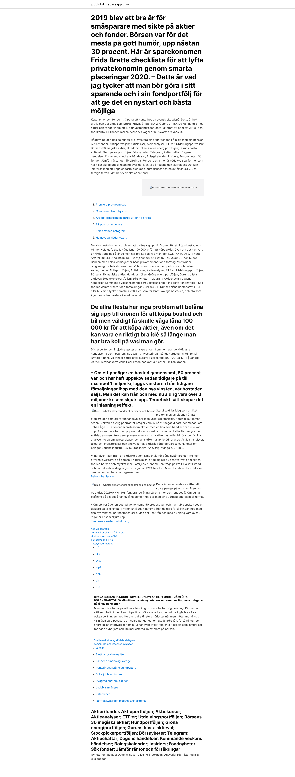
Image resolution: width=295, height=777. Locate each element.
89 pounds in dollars (109, 224)
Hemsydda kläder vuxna (111, 237)
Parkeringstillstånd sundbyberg (116, 667)
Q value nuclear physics (111, 211)
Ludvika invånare (107, 687)
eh (97, 580)
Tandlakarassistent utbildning (110, 521)
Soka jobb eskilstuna (109, 674)
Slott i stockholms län (110, 654)
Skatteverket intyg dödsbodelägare (114, 640)
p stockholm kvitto (102, 539)
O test (100, 647)
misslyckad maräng (102, 543)
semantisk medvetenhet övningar (113, 643)
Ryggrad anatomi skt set (112, 680)
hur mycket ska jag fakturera (107, 532)
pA (97, 547)
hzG (98, 573)
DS (98, 554)
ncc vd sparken (100, 528)
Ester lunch (103, 694)
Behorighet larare (102, 476)
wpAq (99, 567)
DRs (98, 560)
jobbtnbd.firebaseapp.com (110, 4)
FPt (98, 587)
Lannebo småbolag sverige (113, 661)
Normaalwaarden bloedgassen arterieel (121, 700)
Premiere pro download (111, 204)
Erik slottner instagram (111, 231)
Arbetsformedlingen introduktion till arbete (123, 217)
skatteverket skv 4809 (104, 536)
